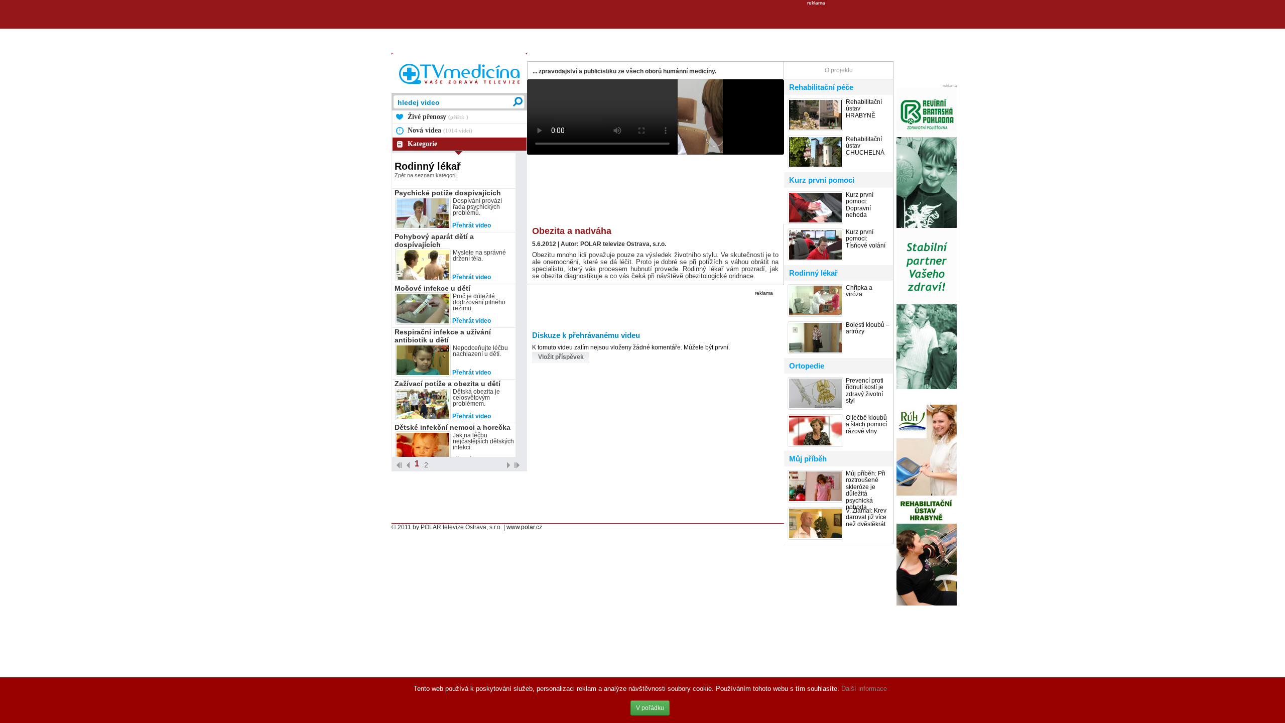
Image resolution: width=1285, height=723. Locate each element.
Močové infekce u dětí (432, 288)
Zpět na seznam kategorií (426, 175)
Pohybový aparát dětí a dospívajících (434, 240)
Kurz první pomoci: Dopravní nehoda (859, 205)
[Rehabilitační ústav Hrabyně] (926, 604)
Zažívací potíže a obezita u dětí (447, 384)
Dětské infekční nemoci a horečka (452, 427)
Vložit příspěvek (561, 356)
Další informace (864, 688)
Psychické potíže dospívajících (448, 193)
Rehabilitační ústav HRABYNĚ (864, 109)
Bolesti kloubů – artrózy (867, 328)
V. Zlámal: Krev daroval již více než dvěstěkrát (866, 518)
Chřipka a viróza (859, 291)
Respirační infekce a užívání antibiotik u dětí (443, 336)
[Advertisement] (642, 28)
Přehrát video (471, 225)
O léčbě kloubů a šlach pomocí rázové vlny (866, 425)
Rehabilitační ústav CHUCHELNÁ (865, 146)
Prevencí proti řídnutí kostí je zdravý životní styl (864, 391)
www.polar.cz (524, 527)
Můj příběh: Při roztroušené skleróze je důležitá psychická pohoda (865, 490)
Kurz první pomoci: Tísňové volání (865, 239)
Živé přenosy (438, 116)
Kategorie (422, 144)
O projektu (839, 70)
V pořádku (650, 707)
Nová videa (440, 130)
